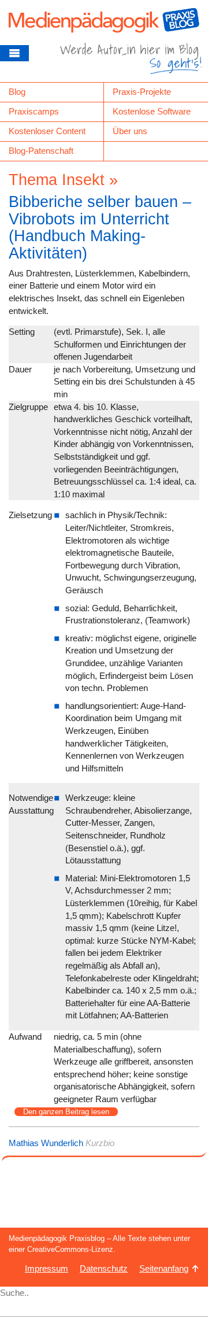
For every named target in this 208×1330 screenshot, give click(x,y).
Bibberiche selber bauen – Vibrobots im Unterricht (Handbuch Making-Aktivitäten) (100, 227)
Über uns (130, 131)
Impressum (46, 1268)
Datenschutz (104, 1268)
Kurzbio (100, 1143)
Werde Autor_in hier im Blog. (131, 62)
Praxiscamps (34, 111)
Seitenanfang (163, 1268)
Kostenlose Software (152, 111)
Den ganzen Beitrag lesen (66, 1111)
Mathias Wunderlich (46, 1143)
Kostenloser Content (47, 131)
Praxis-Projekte (142, 92)
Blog (17, 92)
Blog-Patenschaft (41, 151)
